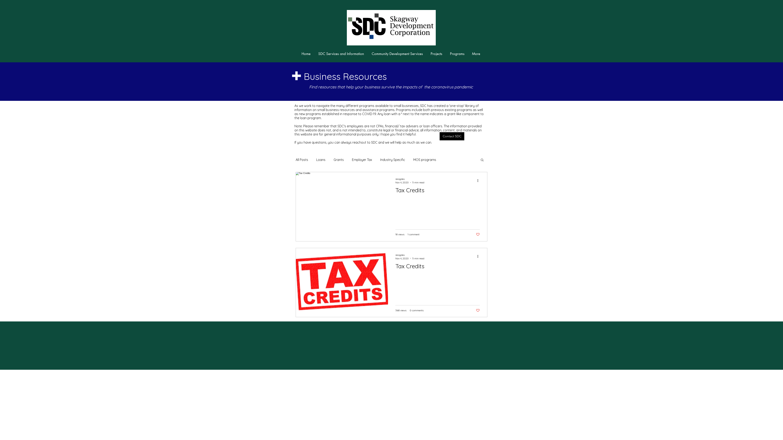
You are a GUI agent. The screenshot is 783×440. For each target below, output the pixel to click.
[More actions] (479, 180)
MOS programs (424, 160)
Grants (339, 160)
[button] (452, 136)
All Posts (302, 160)
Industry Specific (392, 160)
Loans (320, 160)
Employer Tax (362, 160)
